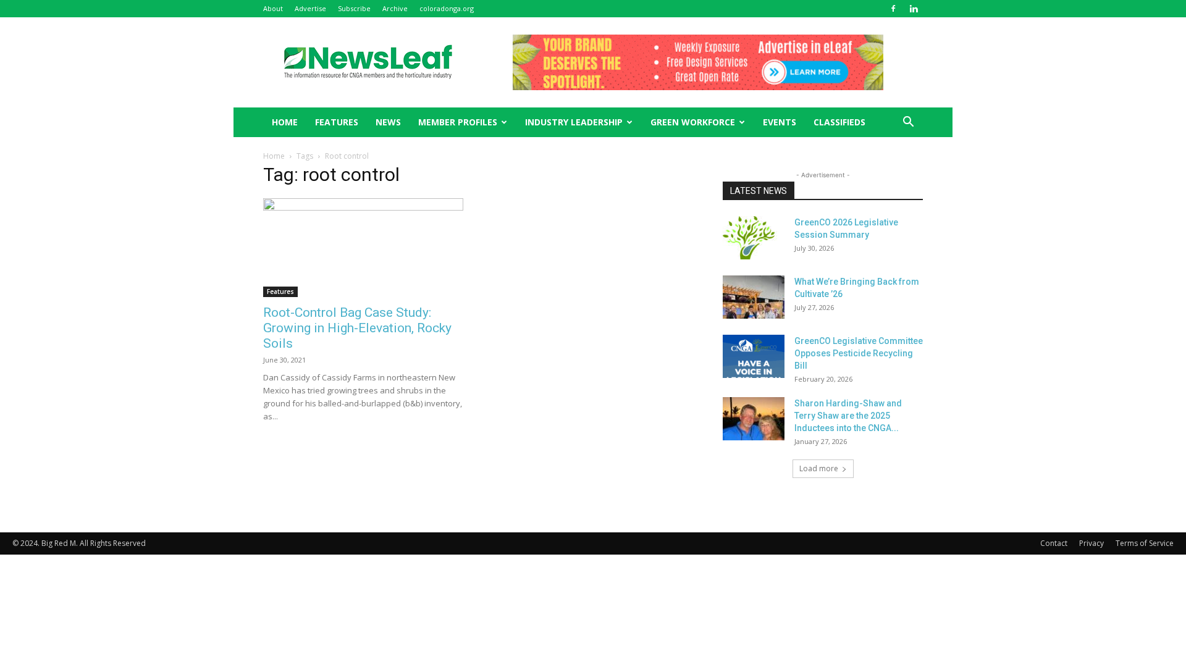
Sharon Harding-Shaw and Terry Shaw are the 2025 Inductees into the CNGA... (848, 415)
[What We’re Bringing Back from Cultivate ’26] (753, 297)
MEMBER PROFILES (457, 122)
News (388, 122)
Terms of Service (1145, 543)
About (273, 8)
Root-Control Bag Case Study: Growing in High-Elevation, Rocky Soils (357, 328)
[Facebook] (893, 8)
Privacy (1091, 543)
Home (274, 156)
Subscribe (354, 8)
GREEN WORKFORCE (692, 122)
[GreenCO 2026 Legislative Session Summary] (753, 237)
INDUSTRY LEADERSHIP (574, 122)
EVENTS (779, 122)
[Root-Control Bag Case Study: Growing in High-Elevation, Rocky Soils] (363, 247)
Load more (818, 468)
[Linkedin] (913, 8)
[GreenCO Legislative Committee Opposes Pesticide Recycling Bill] (753, 356)
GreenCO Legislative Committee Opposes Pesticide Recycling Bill (858, 353)
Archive (395, 8)
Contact (1053, 543)
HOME (285, 122)
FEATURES (336, 122)
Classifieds (839, 122)
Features (280, 291)
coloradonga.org (446, 8)
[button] (908, 123)
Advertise (310, 8)
